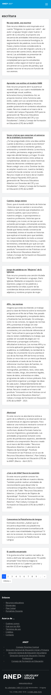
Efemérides (11, 605)
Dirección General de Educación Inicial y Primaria (27, 650)
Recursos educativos (15, 602)
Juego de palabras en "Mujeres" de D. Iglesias (24, 270)
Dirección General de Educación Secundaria (27, 652)
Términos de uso (13, 629)
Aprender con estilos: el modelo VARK (24, 83)
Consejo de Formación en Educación (27, 661)
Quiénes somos (12, 623)
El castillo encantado (16, 551)
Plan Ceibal (11, 608)
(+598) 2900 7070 (35, 692)
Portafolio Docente (14, 611)
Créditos (9, 632)
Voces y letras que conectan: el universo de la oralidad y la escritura (26, 136)
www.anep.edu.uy (25, 683)
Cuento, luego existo (17, 200)
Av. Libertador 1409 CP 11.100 (16, 687)
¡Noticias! (11, 412)
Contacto (10, 635)
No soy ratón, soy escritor (19, 22)
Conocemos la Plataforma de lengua (24, 519)
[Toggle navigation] (46, 4)
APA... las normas (15, 304)
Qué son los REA (13, 626)
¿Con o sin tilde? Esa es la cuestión (23, 473)
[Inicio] (23, 4)
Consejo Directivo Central (27, 647)
